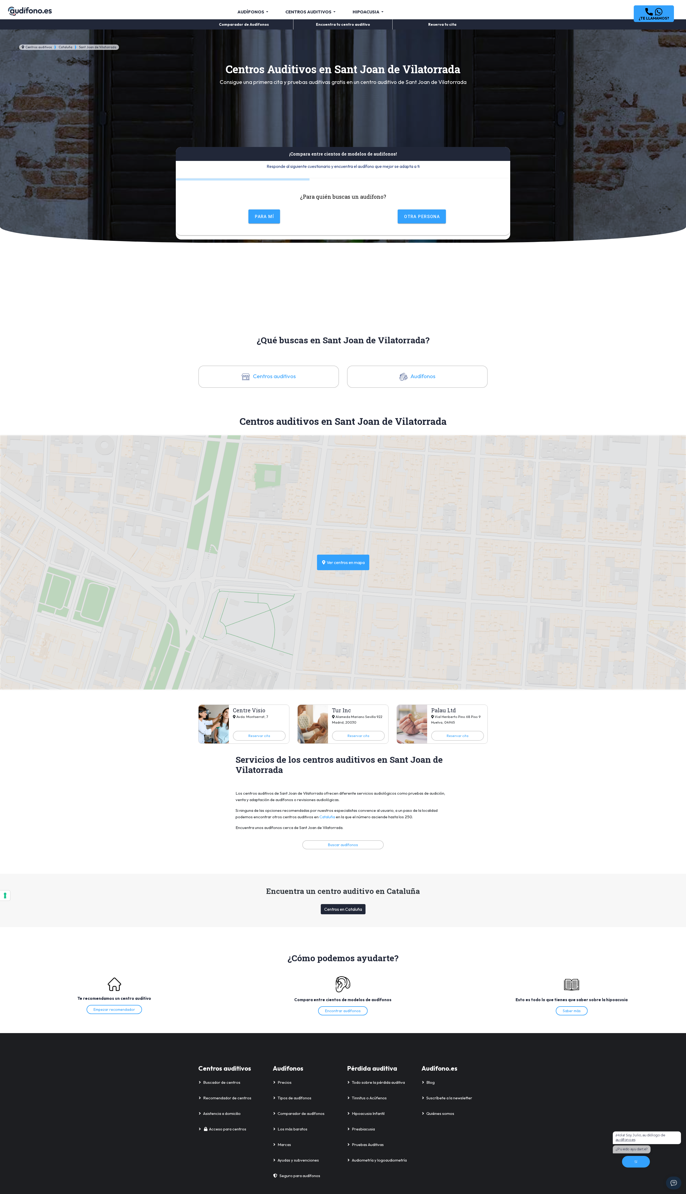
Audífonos (422, 376)
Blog (430, 1082)
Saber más (572, 1010)
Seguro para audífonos (299, 1175)
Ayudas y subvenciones (298, 1160)
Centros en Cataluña (343, 909)
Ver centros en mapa (345, 562)
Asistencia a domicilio (222, 1113)
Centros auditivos (38, 47)
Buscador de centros (221, 1082)
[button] (654, 13)
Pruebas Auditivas (368, 1144)
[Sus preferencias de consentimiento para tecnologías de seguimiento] (5, 895)
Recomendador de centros (227, 1097)
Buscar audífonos (343, 844)
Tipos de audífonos (294, 1097)
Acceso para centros (227, 1129)
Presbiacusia (363, 1129)
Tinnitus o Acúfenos (369, 1097)
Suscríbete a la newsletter (449, 1097)
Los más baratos (292, 1129)
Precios (285, 1082)
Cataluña (65, 47)
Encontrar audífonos (343, 1010)
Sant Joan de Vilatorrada (97, 47)
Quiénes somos (440, 1113)
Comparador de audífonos (301, 1113)
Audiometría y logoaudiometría (379, 1160)
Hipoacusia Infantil (368, 1113)
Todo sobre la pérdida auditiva (378, 1082)
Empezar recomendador (114, 1009)
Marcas (284, 1144)
